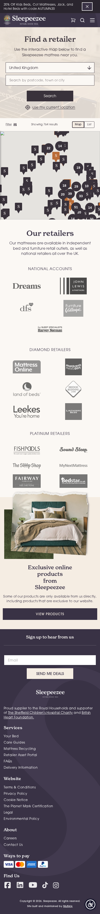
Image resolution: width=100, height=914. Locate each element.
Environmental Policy (21, 819)
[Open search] (82, 20)
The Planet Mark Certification (28, 806)
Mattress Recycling (20, 749)
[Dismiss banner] (87, 6)
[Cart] (73, 20)
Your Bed (11, 736)
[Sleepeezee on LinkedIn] (20, 885)
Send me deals (50, 673)
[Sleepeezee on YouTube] (33, 884)
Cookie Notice (16, 800)
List (89, 124)
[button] (91, 219)
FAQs (8, 761)
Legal (8, 812)
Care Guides (14, 742)
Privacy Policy (15, 793)
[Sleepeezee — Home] (25, 20)
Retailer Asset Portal (20, 755)
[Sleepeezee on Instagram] (56, 885)
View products (50, 614)
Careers (10, 838)
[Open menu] (92, 20)
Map (78, 124)
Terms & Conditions (20, 787)
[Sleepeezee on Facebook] (7, 885)
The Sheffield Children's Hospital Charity (40, 713)
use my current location (53, 107)
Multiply (68, 906)
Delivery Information (21, 767)
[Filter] (11, 124)
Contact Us (13, 845)
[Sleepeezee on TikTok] (45, 885)
